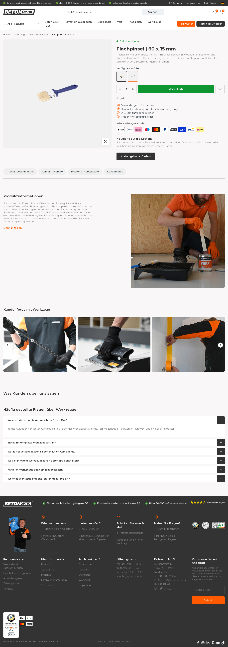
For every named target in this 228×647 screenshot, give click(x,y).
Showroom (47, 585)
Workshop (85, 579)
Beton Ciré (51, 21)
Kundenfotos (115, 171)
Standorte (84, 574)
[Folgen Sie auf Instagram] (203, 642)
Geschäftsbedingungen (17, 573)
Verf (119, 21)
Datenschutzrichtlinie (48, 641)
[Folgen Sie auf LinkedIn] (208, 642)
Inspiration (85, 585)
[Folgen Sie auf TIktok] (223, 642)
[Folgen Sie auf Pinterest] (213, 642)
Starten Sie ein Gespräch (58, 528)
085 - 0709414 (90, 528)
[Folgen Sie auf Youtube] (218, 642)
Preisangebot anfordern (136, 156)
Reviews (84, 569)
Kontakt (8, 588)
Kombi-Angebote (52, 171)
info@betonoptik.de (131, 532)
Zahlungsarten (11, 583)
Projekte (46, 574)
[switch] (11, 634)
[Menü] (17, 614)
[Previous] (7, 345)
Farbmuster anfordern (54, 579)
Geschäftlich (48, 569)
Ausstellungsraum (13, 578)
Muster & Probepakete (85, 171)
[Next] (220, 345)
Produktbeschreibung (20, 171)
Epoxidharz (104, 21)
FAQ (47, 25)
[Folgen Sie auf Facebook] (198, 642)
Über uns (46, 564)
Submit (208, 600)
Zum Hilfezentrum (168, 528)
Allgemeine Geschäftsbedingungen (20, 641)
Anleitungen (86, 564)
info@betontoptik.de (175, 580)
